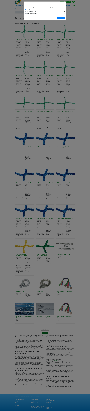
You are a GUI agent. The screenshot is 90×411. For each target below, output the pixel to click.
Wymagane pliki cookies (31, 9)
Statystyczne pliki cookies (31, 11)
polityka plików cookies (60, 7)
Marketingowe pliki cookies (32, 13)
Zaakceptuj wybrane (51, 17)
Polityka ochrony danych (43, 17)
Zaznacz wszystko (60, 17)
